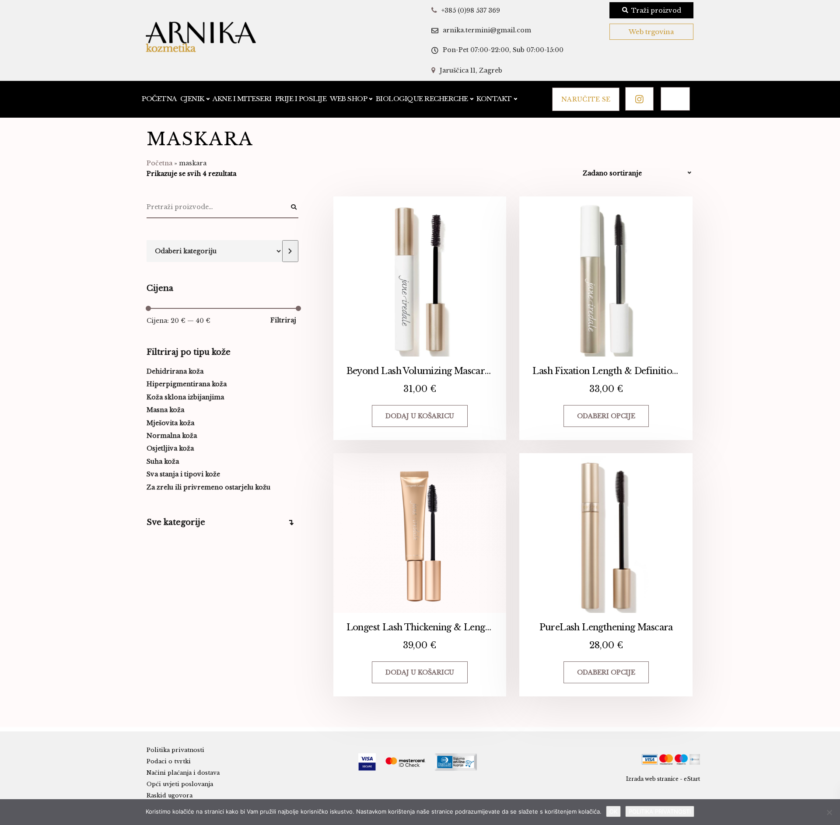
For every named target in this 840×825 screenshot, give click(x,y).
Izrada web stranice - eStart (663, 779)
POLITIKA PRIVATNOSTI (660, 811)
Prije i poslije (301, 98)
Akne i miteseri (242, 98)
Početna (159, 98)
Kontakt (494, 98)
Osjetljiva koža (170, 448)
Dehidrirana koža (175, 371)
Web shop (348, 98)
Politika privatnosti (175, 750)
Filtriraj (283, 320)
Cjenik (192, 98)
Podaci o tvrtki (169, 761)
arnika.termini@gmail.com (487, 30)
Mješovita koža (170, 423)
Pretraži (294, 207)
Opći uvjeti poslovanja (180, 784)
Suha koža (163, 461)
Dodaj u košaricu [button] (419, 416)
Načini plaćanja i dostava (183, 772)
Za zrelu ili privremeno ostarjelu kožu (208, 487)
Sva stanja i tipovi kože (183, 474)
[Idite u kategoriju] (290, 251)
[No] (829, 812)
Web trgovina (651, 32)
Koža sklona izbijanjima (185, 397)
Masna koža (165, 410)
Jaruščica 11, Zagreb (471, 70)
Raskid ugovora (169, 795)
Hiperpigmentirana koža (187, 384)
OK (613, 811)
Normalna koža (172, 436)
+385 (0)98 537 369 (470, 10)
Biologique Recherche (422, 98)
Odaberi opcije (606, 416)
